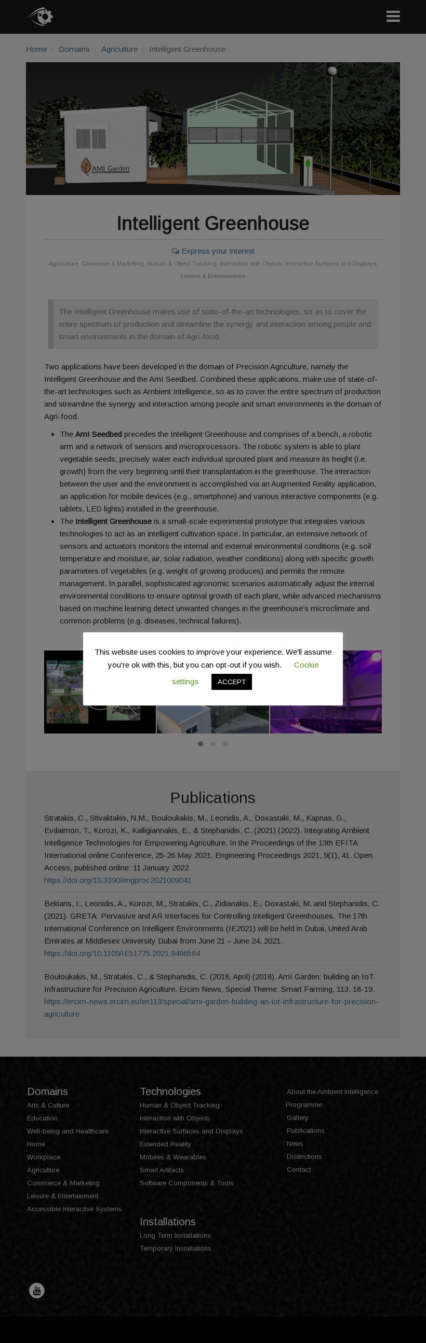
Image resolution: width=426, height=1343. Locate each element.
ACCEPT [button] (232, 682)
